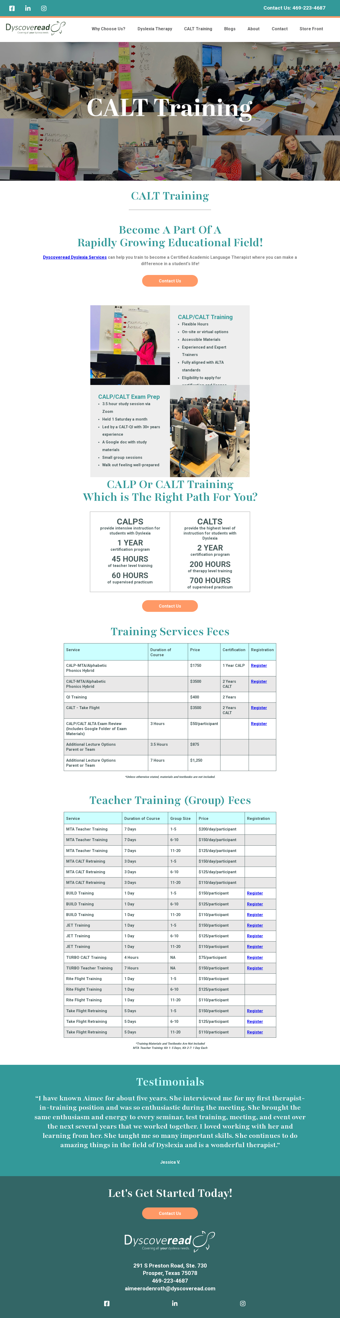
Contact (280, 28)
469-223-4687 (170, 1281)
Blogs (230, 28)
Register (259, 665)
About (254, 28)
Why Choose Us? (108, 28)
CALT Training (198, 28)
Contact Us (170, 280)
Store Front (311, 28)
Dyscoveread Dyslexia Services (75, 257)
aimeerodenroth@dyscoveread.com (170, 1288)
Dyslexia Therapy (155, 28)
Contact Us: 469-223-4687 (294, 8)
